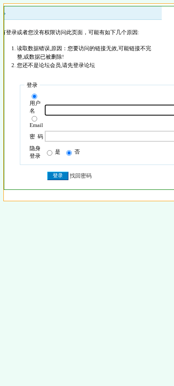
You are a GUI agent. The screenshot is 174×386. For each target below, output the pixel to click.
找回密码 (81, 176)
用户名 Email (36, 114)
